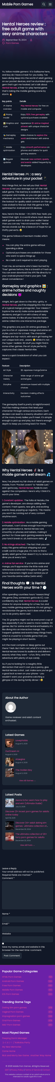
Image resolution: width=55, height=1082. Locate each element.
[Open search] (43, 4)
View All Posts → (27, 845)
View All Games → (27, 780)
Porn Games (12, 43)
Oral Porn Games (11, 1020)
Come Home (8, 1051)
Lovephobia (21, 740)
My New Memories (11, 1046)
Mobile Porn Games (12, 989)
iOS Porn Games (10, 994)
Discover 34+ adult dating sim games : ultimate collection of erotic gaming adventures (31, 826)
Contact (46, 1070)
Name (6, 913)
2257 (7, 1070)
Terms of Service (33, 1070)
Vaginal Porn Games (12, 1011)
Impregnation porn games (16, 1016)
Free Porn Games (11, 985)
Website (6, 933)
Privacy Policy (17, 1070)
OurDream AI (12, 751)
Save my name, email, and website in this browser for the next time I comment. (23, 948)
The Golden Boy (23, 770)
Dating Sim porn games (14, 1007)
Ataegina (20, 759)
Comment (8, 878)
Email (5, 923)
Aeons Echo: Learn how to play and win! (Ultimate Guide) (31, 802)
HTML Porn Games (11, 976)
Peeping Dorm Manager (14, 1038)
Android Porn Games (13, 981)
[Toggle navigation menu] (50, 4)
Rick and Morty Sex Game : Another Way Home (26, 1055)
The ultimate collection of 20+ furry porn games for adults (31, 835)
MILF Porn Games (11, 1024)
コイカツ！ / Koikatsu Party (16, 1042)
